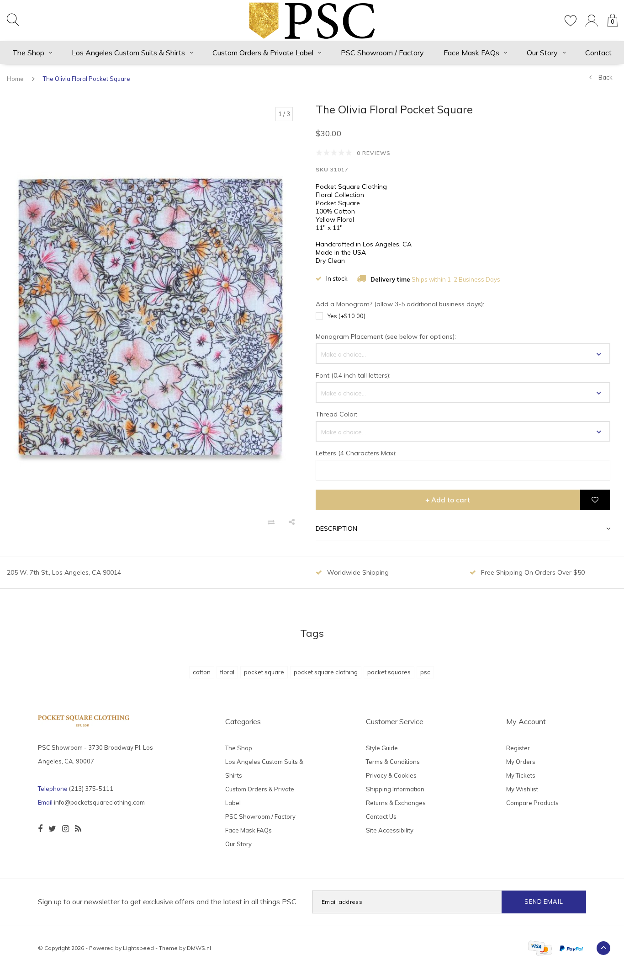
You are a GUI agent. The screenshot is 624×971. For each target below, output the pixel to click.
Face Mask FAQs (471, 52)
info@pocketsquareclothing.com (99, 802)
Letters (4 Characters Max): (356, 453)
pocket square (264, 672)
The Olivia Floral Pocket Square (86, 78)
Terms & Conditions (393, 761)
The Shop (28, 52)
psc (425, 672)
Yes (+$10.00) (346, 316)
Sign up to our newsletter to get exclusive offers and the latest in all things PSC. (168, 901)
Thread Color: (336, 414)
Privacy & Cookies (391, 775)
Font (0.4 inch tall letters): (353, 375)
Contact (598, 52)
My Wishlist (522, 789)
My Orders (520, 761)
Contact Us (381, 816)
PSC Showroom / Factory (382, 52)
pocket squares (389, 672)
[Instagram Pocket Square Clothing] (65, 829)
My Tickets (520, 775)
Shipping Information (395, 789)
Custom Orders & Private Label (262, 52)
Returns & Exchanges (396, 802)
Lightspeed (138, 947)
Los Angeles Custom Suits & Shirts (128, 52)
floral (227, 672)
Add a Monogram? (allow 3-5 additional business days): (400, 304)
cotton (202, 672)
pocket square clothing (326, 672)
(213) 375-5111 (91, 788)
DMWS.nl (199, 947)
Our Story (542, 52)
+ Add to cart (447, 500)
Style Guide (382, 748)
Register (518, 748)
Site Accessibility (389, 830)
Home (15, 78)
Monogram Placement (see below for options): (386, 336)
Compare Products (532, 802)
